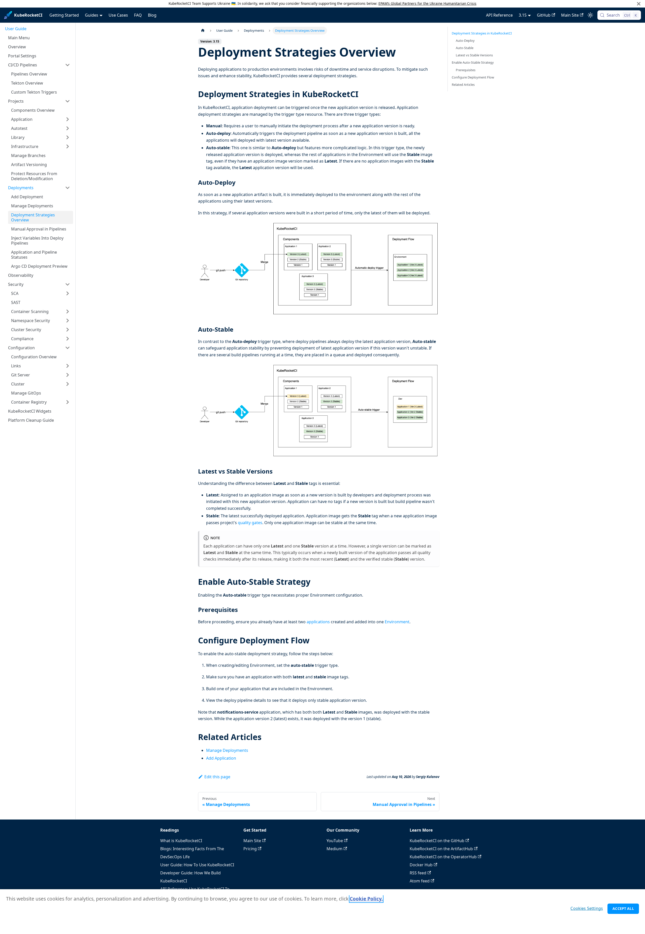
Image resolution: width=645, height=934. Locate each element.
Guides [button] (91, 15)
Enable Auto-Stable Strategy (473, 62)
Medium (334, 848)
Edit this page (217, 777)
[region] (322, 911)
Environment (397, 622)
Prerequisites (465, 70)
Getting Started (64, 15)
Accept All (623, 908)
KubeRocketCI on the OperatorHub (443, 857)
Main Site (570, 15)
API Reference (499, 15)
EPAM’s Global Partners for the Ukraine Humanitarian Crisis (427, 3)
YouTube (335, 840)
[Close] (638, 3)
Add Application (221, 758)
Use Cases (118, 15)
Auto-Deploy (465, 40)
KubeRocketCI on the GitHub (437, 840)
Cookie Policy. (366, 898)
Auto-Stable (464, 48)
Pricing (250, 848)
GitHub (544, 15)
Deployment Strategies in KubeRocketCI (482, 33)
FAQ (138, 15)
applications (318, 622)
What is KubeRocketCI (181, 840)
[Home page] (203, 30)
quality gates (250, 522)
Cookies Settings (586, 908)
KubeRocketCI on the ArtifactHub (441, 848)
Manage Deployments (227, 750)
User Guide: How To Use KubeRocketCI (197, 865)
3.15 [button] (523, 15)
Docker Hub (421, 865)
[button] (39, 65)
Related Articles (463, 84)
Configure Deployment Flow (473, 77)
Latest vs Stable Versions (474, 55)
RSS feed (418, 873)
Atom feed (420, 881)
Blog (152, 15)
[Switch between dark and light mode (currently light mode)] (590, 15)
